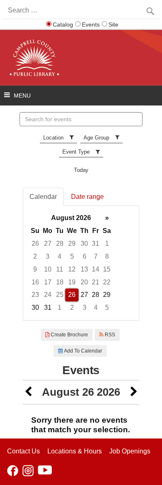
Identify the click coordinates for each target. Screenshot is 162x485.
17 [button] (48, 282)
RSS (109, 335)
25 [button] (60, 294)
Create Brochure (68, 335)
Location (53, 138)
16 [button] (35, 282)
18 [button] (60, 282)
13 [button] (84, 269)
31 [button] (95, 243)
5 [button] (72, 256)
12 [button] (72, 269)
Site (113, 24)
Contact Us (23, 451)
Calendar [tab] (43, 196)
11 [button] (59, 269)
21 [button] (95, 282)
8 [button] (107, 256)
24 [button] (48, 294)
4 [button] (59, 256)
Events (91, 24)
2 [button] (35, 256)
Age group (96, 138)
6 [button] (84, 256)
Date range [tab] (87, 196)
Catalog (63, 24)
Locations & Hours (74, 451)
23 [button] (35, 294)
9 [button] (35, 269)
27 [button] (48, 243)
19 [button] (72, 282)
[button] (28, 392)
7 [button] (96, 256)
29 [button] (72, 243)
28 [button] (60, 243)
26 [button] (35, 243)
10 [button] (48, 269)
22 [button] (106, 282)
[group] (81, 263)
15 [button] (106, 269)
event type (76, 152)
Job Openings (129, 451)
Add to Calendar (82, 351)
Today (81, 170)
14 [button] (95, 269)
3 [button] (47, 256)
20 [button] (84, 282)
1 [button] (107, 243)
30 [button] (84, 243)
